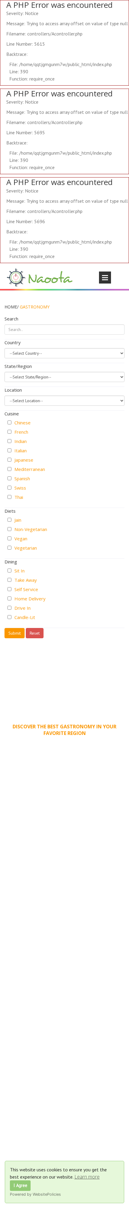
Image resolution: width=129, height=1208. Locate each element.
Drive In (22, 608)
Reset (35, 633)
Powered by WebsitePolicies (35, 1194)
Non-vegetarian (30, 529)
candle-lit (24, 617)
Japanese (23, 460)
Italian (20, 451)
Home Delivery (30, 599)
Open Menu (105, 278)
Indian (20, 441)
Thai (18, 497)
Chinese (22, 423)
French (21, 432)
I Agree (20, 1185)
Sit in (19, 571)
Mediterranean (29, 469)
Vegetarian (25, 548)
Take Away (25, 580)
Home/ (11, 307)
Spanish (22, 478)
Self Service (26, 589)
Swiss (20, 488)
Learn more (87, 1176)
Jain (17, 520)
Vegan (20, 539)
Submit (14, 633)
